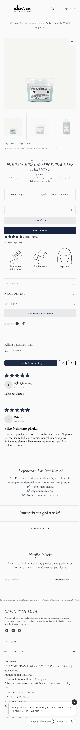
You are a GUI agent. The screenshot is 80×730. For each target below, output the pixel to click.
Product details (62, 721)
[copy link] (23, 324)
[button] (6, 8)
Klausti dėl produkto (39, 312)
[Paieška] (49, 8)
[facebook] (17, 324)
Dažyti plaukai (24, 142)
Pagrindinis (9, 142)
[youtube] (19, 630)
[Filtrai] (60, 362)
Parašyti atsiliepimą (29, 362)
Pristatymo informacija (38, 180)
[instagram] (13, 630)
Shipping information (37, 721)
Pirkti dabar (38, 229)
